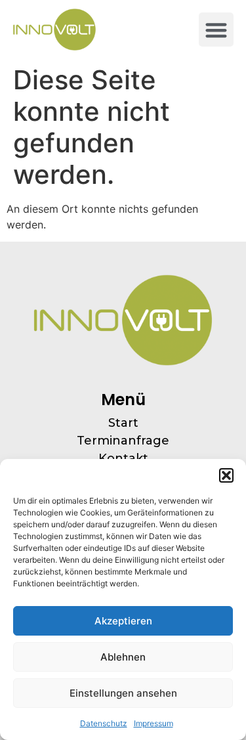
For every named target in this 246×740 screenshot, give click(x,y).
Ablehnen (123, 657)
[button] (226, 475)
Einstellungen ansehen (123, 693)
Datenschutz (103, 723)
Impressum (153, 723)
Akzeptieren (123, 621)
